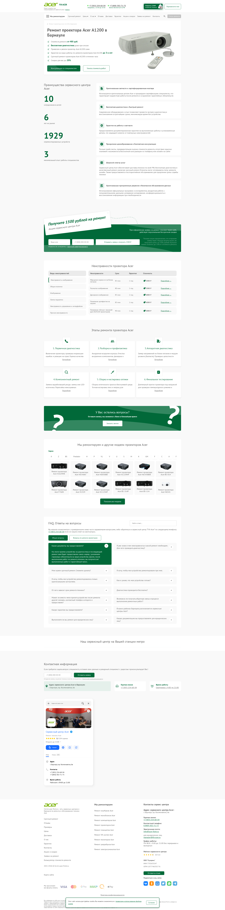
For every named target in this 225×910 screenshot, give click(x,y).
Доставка (109, 16)
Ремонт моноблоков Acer (104, 815)
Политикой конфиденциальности (92, 679)
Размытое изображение (99, 288)
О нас (92, 16)
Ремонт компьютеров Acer (105, 820)
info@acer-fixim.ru (151, 831)
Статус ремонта (174, 16)
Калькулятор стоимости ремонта (57, 860)
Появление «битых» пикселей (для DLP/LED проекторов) (101, 311)
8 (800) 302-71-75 (151, 825)
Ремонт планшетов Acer (104, 830)
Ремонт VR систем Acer (103, 835)
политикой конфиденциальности (77, 246)
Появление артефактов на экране (100, 302)
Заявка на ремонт (144, 16)
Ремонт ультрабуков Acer (104, 844)
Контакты (156, 16)
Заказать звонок (113, 423)
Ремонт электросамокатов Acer (107, 849)
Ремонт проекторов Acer (104, 825)
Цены (85, 16)
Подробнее (66, 360)
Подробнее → (166, 281)
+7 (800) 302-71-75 (118, 6)
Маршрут (54, 747)
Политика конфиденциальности (112, 895)
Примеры (48, 827)
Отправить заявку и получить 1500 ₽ (117, 242)
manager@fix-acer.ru (152, 837)
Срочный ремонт (74, 16)
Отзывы (100, 16)
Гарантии (117, 16)
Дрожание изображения (99, 295)
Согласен (151, 903)
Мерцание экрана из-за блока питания (101, 281)
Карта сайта (49, 875)
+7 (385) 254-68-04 (97, 6)
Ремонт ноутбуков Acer (103, 810)
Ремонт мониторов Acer (104, 839)
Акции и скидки (129, 16)
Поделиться (146, 883)
